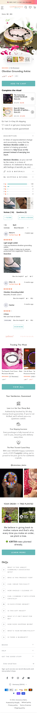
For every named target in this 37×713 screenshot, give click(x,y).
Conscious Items (21, 700)
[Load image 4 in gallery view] (27, 59)
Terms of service (25, 705)
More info (17, 99)
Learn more (18, 552)
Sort (14, 225)
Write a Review (27, 218)
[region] (18, 203)
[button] (26, 7)
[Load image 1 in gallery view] (9, 59)
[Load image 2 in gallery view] (15, 59)
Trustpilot (18, 453)
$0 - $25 (9, 14)
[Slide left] (4, 59)
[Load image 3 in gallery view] (21, 59)
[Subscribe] (34, 663)
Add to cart (18, 83)
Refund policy (26, 702)
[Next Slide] (31, 203)
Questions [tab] (21, 212)
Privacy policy (13, 705)
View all (18, 387)
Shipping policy (19, 708)
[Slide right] (33, 59)
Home (4, 14)
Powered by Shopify (12, 702)
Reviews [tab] (9, 212)
